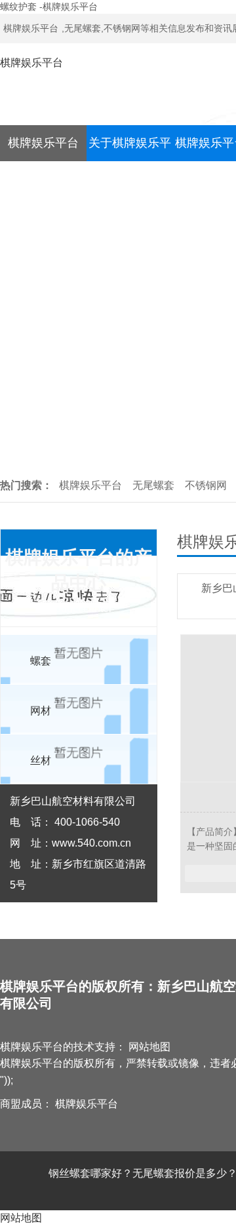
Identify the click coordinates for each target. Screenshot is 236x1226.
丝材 (40, 760)
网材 (40, 710)
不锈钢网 (206, 485)
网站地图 (149, 1046)
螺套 (40, 660)
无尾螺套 (153, 485)
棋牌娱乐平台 (30, 28)
